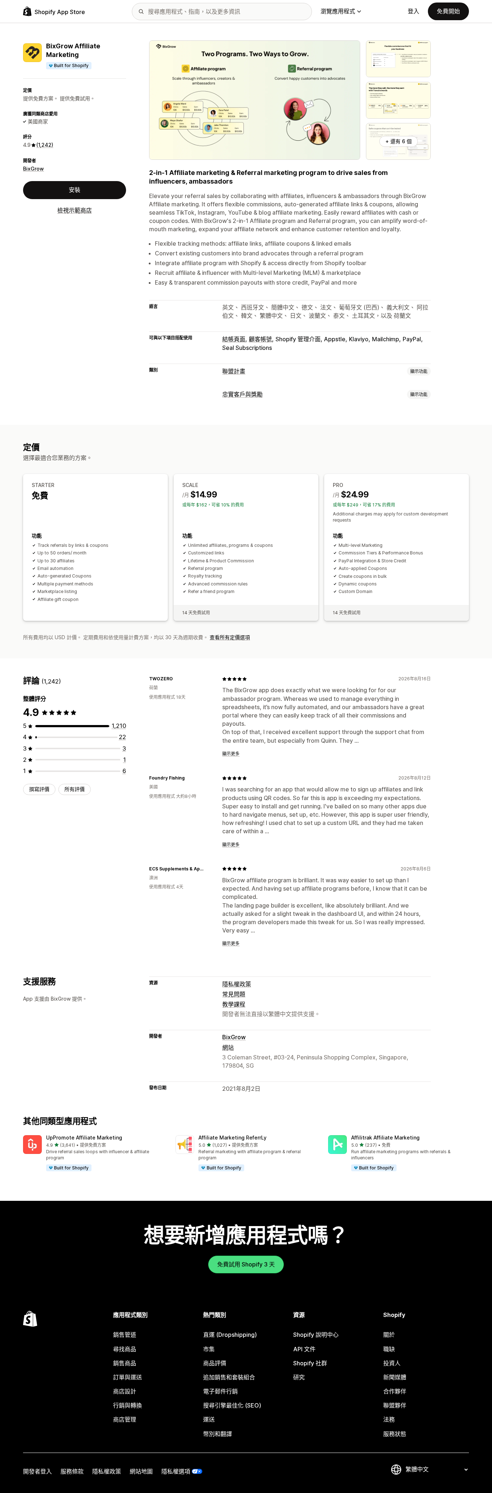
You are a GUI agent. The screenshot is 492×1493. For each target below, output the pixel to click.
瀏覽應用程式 (338, 11)
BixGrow (33, 169)
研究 (299, 1377)
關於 (389, 1334)
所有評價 (74, 789)
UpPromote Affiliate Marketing (84, 1137)
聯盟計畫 (233, 371)
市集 (209, 1349)
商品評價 (214, 1363)
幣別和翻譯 (217, 1433)
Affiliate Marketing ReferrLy (232, 1137)
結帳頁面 (233, 339)
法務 (389, 1419)
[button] (93, 1153)
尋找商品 (124, 1349)
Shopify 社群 (310, 1363)
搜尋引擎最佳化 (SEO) (232, 1405)
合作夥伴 (394, 1391)
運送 (209, 1419)
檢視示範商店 (74, 210)
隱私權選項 (175, 1471)
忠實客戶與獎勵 (242, 394)
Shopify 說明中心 (316, 1334)
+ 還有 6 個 (398, 141)
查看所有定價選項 (230, 637)
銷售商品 (124, 1363)
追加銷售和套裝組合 (229, 1377)
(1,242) (44, 145)
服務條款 (72, 1471)
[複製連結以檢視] (177, 679)
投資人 (392, 1363)
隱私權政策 (236, 984)
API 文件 (304, 1349)
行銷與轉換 (127, 1405)
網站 (228, 1047)
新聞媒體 (394, 1377)
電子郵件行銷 (220, 1391)
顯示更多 (231, 753)
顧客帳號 (260, 339)
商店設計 (124, 1391)
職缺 (389, 1349)
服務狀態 (394, 1433)
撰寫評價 (39, 789)
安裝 (74, 189)
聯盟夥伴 (394, 1405)
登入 (413, 11)
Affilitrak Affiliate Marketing (385, 1137)
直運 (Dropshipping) (230, 1334)
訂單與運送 (127, 1377)
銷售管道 (124, 1334)
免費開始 (448, 11)
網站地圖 (141, 1471)
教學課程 (233, 1004)
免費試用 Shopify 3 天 (246, 1264)
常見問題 (233, 994)
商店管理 (124, 1419)
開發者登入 (37, 1471)
